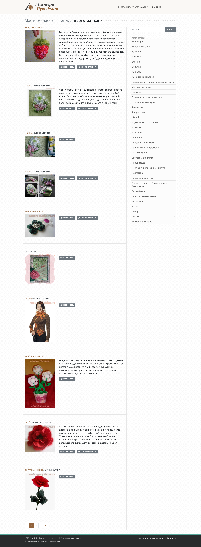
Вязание (28, 299)
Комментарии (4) (88, 108)
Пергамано (138, 173)
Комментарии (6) (88, 452)
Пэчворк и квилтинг (142, 178)
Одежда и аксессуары (41, 422)
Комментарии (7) (88, 67)
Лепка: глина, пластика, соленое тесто (153, 82)
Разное (135, 206)
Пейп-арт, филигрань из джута (148, 167)
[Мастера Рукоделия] (42, 7)
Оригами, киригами (142, 157)
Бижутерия (138, 41)
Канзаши (136, 127)
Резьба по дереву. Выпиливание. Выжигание (149, 185)
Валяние (136, 51)
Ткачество (137, 201)
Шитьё (27, 422)
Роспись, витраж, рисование (147, 97)
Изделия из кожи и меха (145, 122)
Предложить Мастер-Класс (132, 7)
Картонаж (137, 132)
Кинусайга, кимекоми (143, 142)
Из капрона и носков (34, 470)
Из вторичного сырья (34, 28)
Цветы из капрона (52, 470)
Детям (135, 216)
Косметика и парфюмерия (146, 147)
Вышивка (29, 86)
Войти (155, 7)
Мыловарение (139, 152)
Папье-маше (138, 162)
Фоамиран (137, 107)
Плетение (137, 92)
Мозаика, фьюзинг (142, 87)
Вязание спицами (41, 299)
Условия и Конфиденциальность (150, 538)
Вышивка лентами (42, 86)
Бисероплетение (141, 46)
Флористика (138, 112)
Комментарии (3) (88, 178)
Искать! (171, 29)
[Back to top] (196, 542)
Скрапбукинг (31, 251)
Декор (135, 211)
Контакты (171, 538)
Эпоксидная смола (142, 221)
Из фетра (137, 71)
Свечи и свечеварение (144, 196)
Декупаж (136, 66)
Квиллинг (137, 137)
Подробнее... (68, 67)
